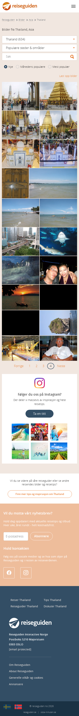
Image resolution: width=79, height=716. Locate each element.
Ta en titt (39, 414)
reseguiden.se (29, 712)
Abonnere (41, 536)
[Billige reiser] (18, 707)
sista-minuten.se (48, 712)
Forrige (19, 366)
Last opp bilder (68, 76)
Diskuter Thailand (55, 606)
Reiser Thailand (21, 600)
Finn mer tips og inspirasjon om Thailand (40, 494)
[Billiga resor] (7, 707)
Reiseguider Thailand (24, 606)
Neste (61, 366)
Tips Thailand (52, 600)
